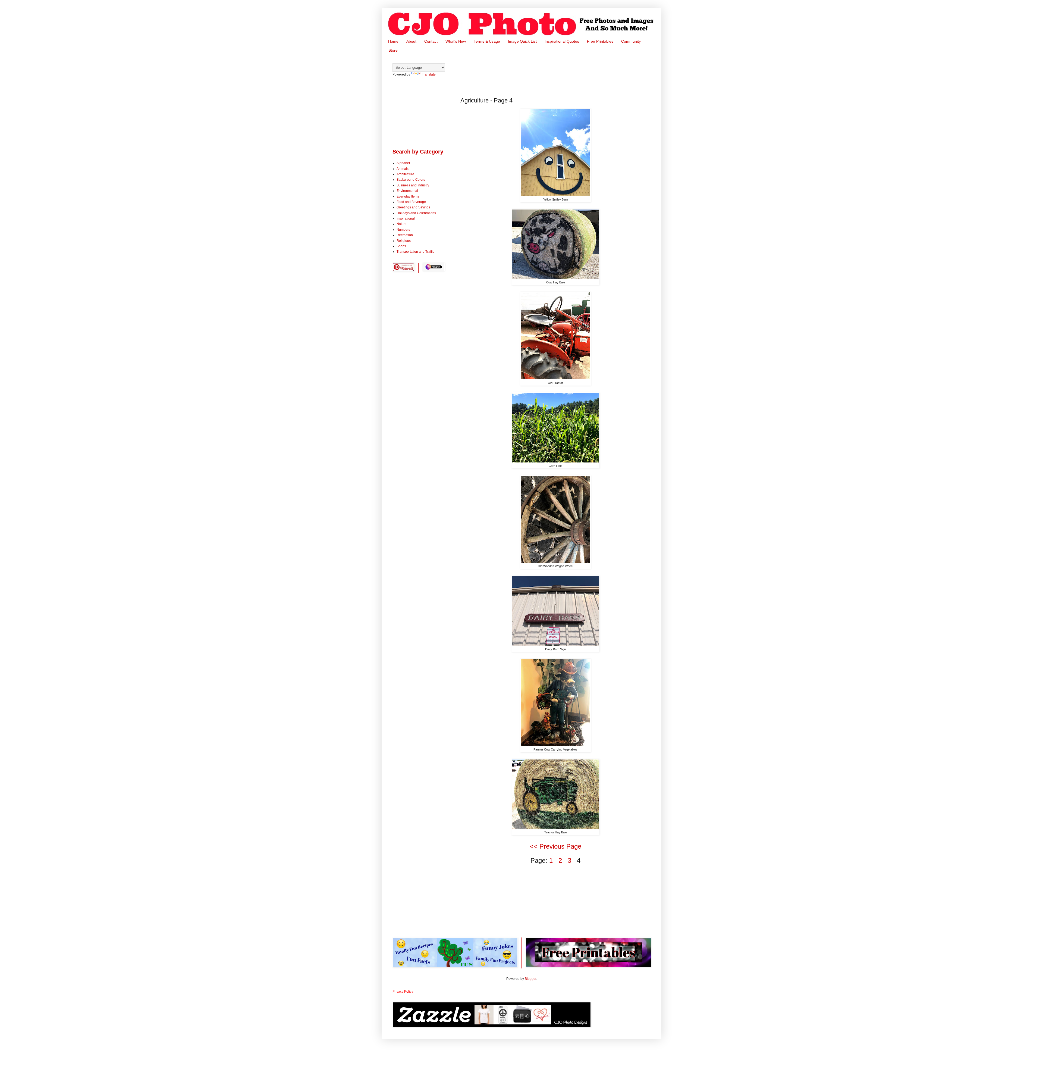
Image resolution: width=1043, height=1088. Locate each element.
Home (393, 41)
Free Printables (600, 41)
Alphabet (403, 163)
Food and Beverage (411, 202)
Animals (403, 169)
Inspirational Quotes (562, 41)
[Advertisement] (559, 75)
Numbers (403, 230)
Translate (429, 74)
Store (393, 50)
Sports (401, 246)
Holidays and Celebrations (416, 213)
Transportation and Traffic (415, 252)
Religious (404, 241)
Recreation (405, 235)
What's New (455, 41)
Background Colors (411, 180)
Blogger (530, 979)
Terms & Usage (487, 41)
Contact (431, 41)
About (411, 41)
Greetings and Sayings (413, 207)
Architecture (405, 174)
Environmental (407, 191)
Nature (402, 224)
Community (631, 41)
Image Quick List (522, 41)
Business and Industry (413, 185)
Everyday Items (408, 196)
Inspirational (406, 218)
